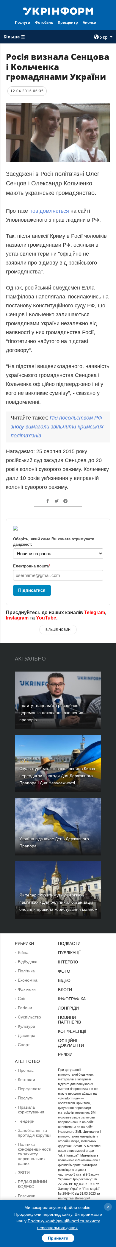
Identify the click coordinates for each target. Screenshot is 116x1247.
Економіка (27, 980)
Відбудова (27, 961)
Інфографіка (72, 998)
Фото (64, 971)
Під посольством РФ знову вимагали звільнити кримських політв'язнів (57, 427)
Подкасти (69, 943)
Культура (26, 1026)
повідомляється (49, 211)
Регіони (25, 1007)
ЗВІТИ (24, 1172)
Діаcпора (26, 1035)
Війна (23, 952)
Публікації (69, 952)
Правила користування (31, 1109)
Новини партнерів (69, 1019)
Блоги (65, 989)
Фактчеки (27, 989)
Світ (22, 998)
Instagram (17, 617)
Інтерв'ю (68, 962)
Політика (26, 971)
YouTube (46, 617)
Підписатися (32, 590)
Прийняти (58, 1238)
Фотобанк (44, 22)
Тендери (26, 1121)
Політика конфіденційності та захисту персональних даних (34, 1154)
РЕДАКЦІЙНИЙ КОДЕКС (32, 1184)
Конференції (72, 1031)
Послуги (22, 22)
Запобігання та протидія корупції (34, 1133)
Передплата (30, 1088)
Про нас (26, 1070)
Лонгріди (68, 1008)
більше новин (58, 629)
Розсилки (26, 1195)
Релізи (65, 1054)
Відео (64, 980)
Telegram (94, 612)
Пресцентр (68, 22)
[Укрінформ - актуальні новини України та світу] (58, 10)
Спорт (24, 1044)
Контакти (26, 1079)
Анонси (89, 22)
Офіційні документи (71, 1043)
